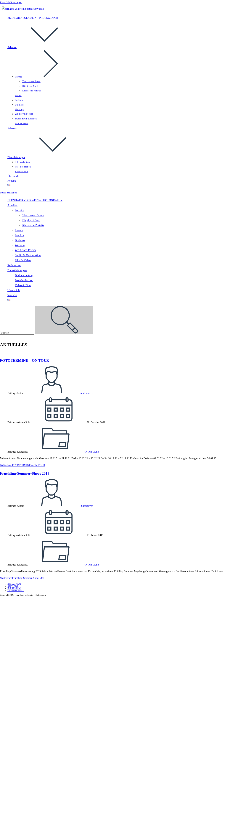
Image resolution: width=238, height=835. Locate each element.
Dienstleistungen (17, 270)
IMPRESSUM (14, 588)
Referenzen (14, 265)
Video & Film (23, 285)
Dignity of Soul (31, 220)
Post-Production (24, 280)
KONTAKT (12, 586)
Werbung (20, 245)
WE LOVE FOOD (25, 250)
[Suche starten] (64, 320)
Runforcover (86, 393)
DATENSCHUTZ (15, 590)
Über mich (13, 290)
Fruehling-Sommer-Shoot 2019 (24, 473)
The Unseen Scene (33, 215)
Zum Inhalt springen (11, 2)
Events (19, 230)
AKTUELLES (91, 451)
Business (20, 240)
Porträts (19, 210)
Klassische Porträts (33, 225)
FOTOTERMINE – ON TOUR (24, 360)
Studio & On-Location (28, 255)
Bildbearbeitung (24, 275)
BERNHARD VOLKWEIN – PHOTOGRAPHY (34, 200)
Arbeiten (12, 205)
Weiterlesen (22, 465)
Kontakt (12, 295)
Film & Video (23, 260)
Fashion (19, 235)
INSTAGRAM (14, 584)
